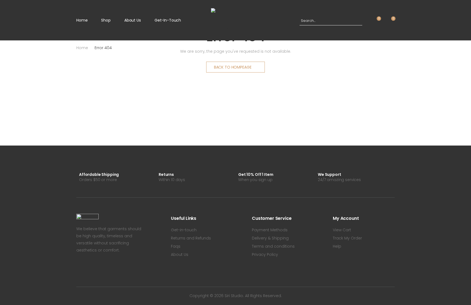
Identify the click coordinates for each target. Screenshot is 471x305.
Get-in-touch (168, 20)
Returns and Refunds (191, 238)
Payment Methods (270, 230)
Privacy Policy (265, 254)
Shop (105, 20)
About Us (132, 20)
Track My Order (347, 238)
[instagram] (95, 266)
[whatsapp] (104, 266)
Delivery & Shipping (270, 238)
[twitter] (86, 266)
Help (337, 246)
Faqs (175, 246)
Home (81, 20)
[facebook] (78, 266)
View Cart (342, 230)
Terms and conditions (273, 246)
